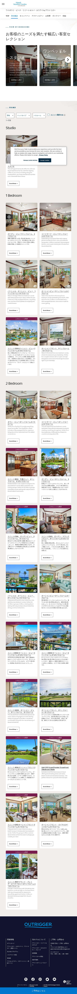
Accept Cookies (44, 160)
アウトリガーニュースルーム (39, 963)
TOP (7, 16)
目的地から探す (16, 80)
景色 (8, 115)
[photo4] (23, 286)
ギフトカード (10, 943)
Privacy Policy (43, 155)
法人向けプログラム (12, 951)
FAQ (64, 16)
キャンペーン (25, 16)
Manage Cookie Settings (30, 160)
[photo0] (53, 229)
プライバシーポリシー (22, 985)
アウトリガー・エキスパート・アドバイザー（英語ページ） (18, 947)
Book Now (12, 183)
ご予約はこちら (38, 991)
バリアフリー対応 (12, 955)
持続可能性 (35, 959)
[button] (68, 59)
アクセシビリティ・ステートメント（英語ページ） (18, 962)
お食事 (48, 16)
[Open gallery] (35, 229)
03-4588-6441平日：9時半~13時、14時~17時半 (59, 953)
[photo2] (55, 286)
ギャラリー (56, 16)
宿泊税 (9, 958)
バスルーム (37, 115)
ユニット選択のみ (57, 115)
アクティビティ (38, 16)
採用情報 (34, 953)
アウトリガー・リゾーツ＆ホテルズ (39, 944)
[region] (38, 156)
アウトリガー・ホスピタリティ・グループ (39, 949)
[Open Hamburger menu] (3, 4)
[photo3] (22, 286)
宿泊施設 (14, 16)
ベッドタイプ (21, 115)
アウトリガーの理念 (37, 956)
